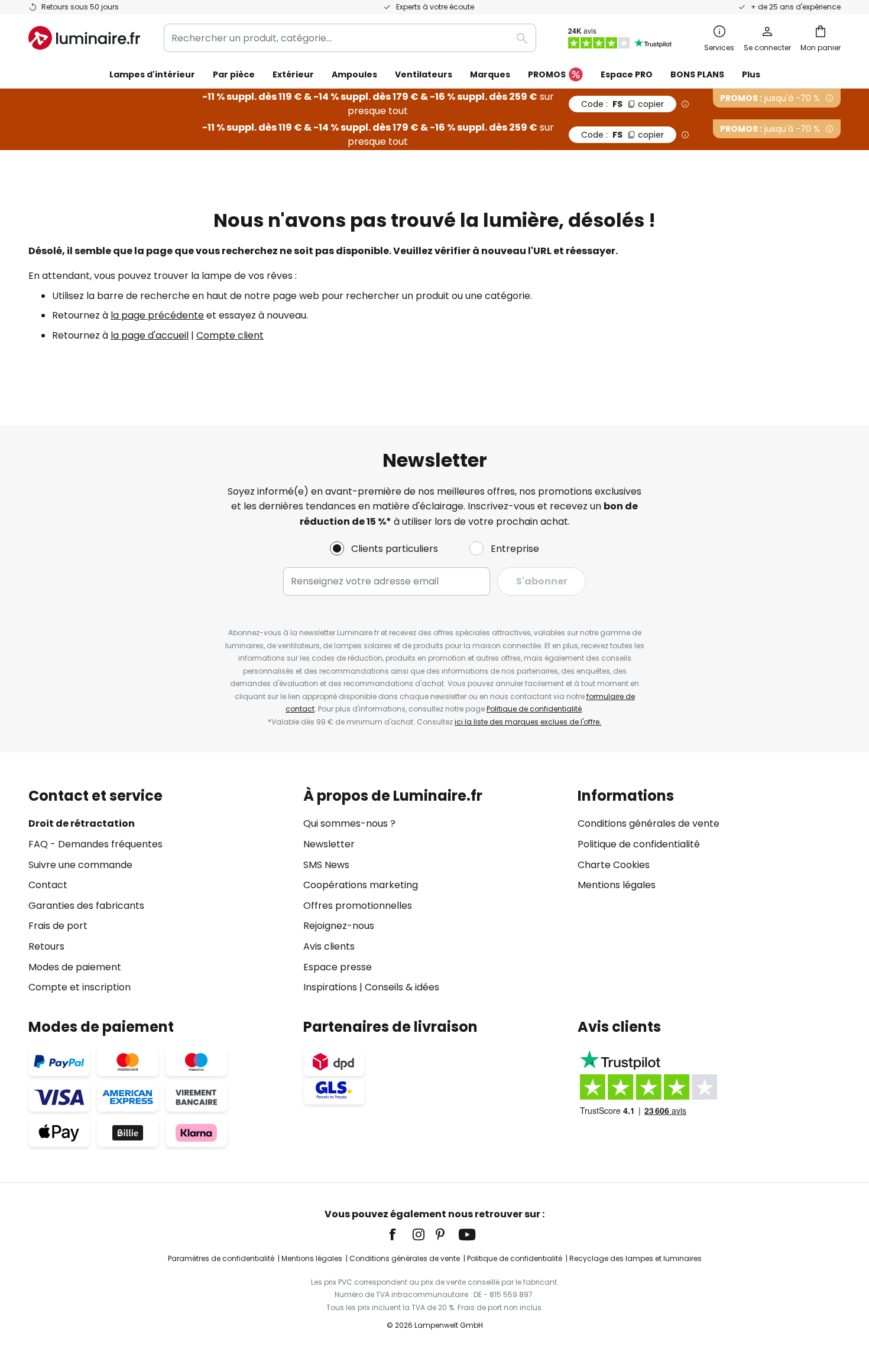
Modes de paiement (74, 967)
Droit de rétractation (81, 823)
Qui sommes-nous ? (349, 823)
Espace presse (337, 967)
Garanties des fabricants (86, 905)
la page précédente (157, 315)
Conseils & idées (402, 987)
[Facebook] (400, 1234)
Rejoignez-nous (338, 925)
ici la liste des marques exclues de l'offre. (528, 722)
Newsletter (329, 844)
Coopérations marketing (360, 885)
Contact (47, 885)
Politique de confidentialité (534, 709)
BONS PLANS (697, 74)
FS (622, 104)
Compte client (230, 335)
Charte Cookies (614, 865)
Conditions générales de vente (648, 823)
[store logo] (84, 38)
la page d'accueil (150, 335)
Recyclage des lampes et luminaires (635, 1258)
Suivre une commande (80, 865)
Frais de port (57, 925)
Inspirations (330, 987)
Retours (46, 946)
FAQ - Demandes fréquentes (95, 844)
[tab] (159, 891)
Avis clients (329, 946)
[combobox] (350, 37)
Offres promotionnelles (357, 905)
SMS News (326, 865)
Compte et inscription (79, 987)
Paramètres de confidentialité (221, 1258)
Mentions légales (617, 885)
